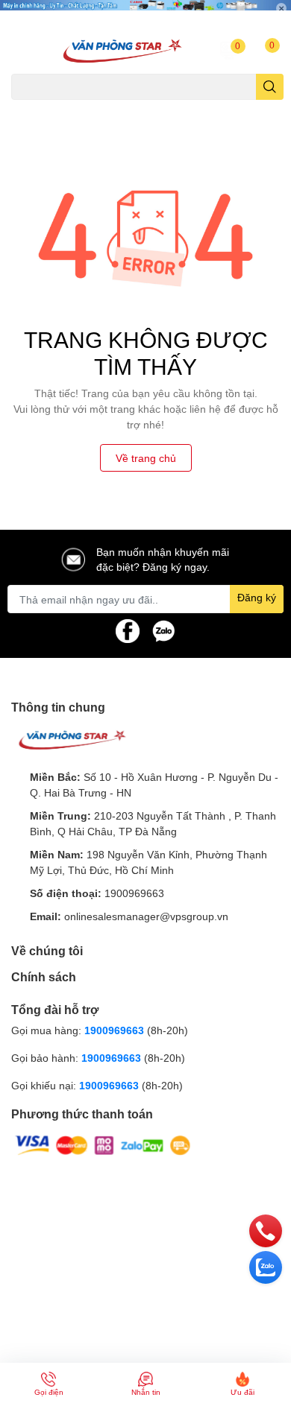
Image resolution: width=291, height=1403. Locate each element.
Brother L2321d (221, 108)
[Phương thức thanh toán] (103, 1144)
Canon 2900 (87, 108)
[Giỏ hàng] (259, 51)
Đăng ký (256, 597)
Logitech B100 (151, 108)
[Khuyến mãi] (145, 14)
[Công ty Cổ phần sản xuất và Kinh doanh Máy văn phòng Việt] (121, 50)
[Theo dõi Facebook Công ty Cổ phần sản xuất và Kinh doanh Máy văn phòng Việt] (128, 630)
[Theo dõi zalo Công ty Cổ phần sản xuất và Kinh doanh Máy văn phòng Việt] (163, 630)
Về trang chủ (146, 458)
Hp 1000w (32, 108)
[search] (270, 87)
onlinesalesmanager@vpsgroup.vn (146, 916)
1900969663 (134, 893)
